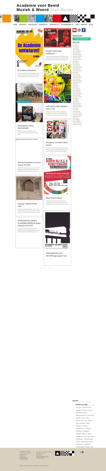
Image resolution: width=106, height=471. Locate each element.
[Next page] (48, 268)
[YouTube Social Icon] (75, 30)
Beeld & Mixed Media (81, 412)
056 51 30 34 (41, 458)
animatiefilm (87, 428)
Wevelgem (79, 425)
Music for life (79, 420)
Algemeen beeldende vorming (84, 410)
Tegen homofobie (80, 423)
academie (85, 425)
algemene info (79, 428)
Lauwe (83, 418)
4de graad (78, 407)
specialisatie (87, 444)
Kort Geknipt (90, 415)
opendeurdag (84, 441)
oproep (91, 441)
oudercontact (79, 444)
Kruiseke (78, 418)
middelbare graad (88, 439)
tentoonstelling (80, 447)
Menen (88, 418)
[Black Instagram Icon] (79, 30)
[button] (22, 24)
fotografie (78, 433)
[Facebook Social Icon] (83, 452)
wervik (92, 447)
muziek (78, 441)
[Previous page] (38, 268)
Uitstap (88, 423)
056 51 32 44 (24, 459)
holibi (85, 436)
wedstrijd (87, 447)
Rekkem (90, 420)
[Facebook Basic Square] (84, 30)
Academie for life (86, 407)
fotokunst (84, 433)
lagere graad (90, 436)
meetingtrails (79, 439)
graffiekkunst (79, 436)
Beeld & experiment (81, 415)
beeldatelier (86, 431)
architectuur (79, 431)
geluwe (90, 433)
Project (85, 420)
